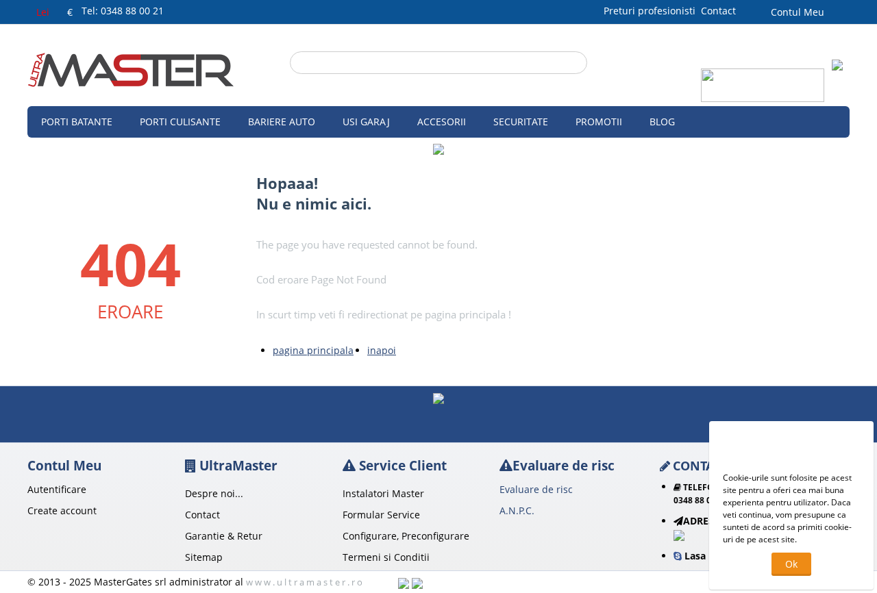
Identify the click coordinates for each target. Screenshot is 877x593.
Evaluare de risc (536, 489)
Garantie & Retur (223, 535)
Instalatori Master (383, 493)
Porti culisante (180, 121)
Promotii (599, 121)
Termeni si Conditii (386, 557)
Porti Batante (76, 121)
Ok (791, 563)
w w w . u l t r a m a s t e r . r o (304, 582)
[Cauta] (577, 64)
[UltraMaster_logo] (130, 68)
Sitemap (204, 557)
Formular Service (381, 514)
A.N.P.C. (516, 510)
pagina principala (313, 350)
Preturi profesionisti (652, 10)
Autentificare (56, 489)
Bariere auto (281, 121)
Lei (42, 11)
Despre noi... (214, 493)
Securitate (520, 121)
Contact (718, 10)
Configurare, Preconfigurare (406, 535)
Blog (662, 121)
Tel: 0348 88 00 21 (123, 10)
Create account (62, 510)
